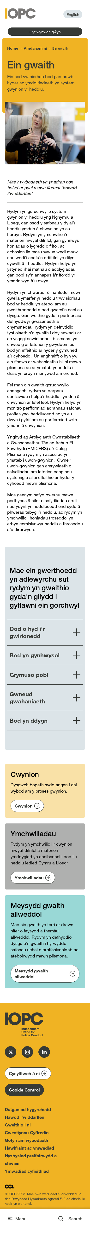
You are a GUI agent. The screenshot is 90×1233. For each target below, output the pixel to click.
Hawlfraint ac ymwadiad (29, 1148)
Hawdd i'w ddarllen (24, 1117)
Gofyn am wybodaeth (26, 1140)
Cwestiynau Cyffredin (27, 1132)
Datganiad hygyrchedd (28, 1109)
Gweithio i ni (18, 1124)
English (72, 14)
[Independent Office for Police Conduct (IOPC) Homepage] (24, 1024)
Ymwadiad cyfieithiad (27, 1171)
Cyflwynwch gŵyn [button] (45, 31)
